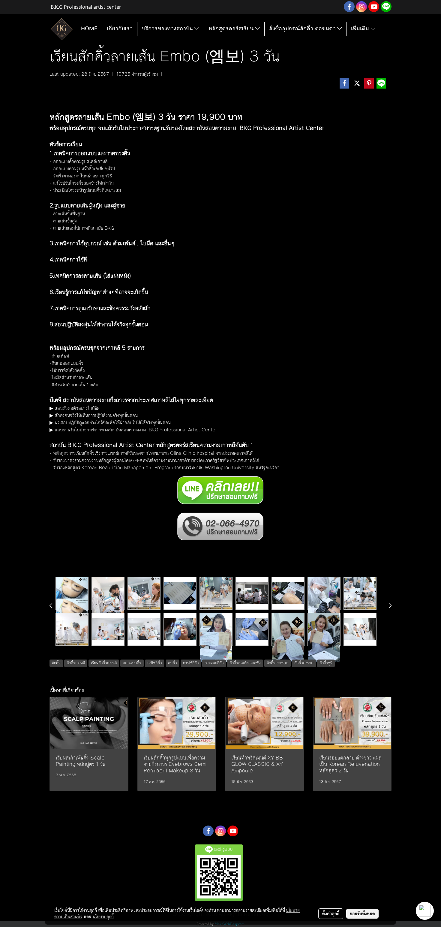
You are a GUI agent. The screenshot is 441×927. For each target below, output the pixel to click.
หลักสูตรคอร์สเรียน (231, 29)
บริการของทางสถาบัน (168, 29)
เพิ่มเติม (360, 29)
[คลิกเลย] (221, 490)
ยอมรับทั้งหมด (362, 913)
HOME (89, 29)
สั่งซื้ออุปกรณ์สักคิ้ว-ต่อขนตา (303, 29)
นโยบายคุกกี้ (103, 916)
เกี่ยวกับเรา (120, 29)
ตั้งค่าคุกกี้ (330, 913)
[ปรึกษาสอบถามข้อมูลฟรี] (221, 526)
